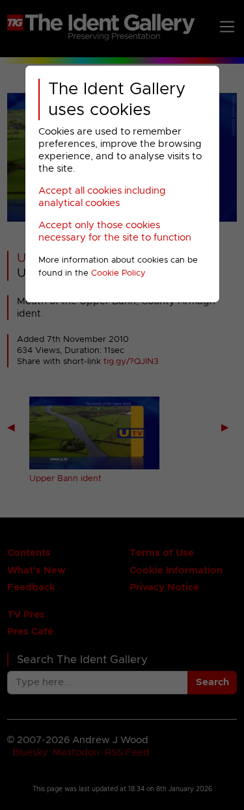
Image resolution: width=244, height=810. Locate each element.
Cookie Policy (118, 273)
